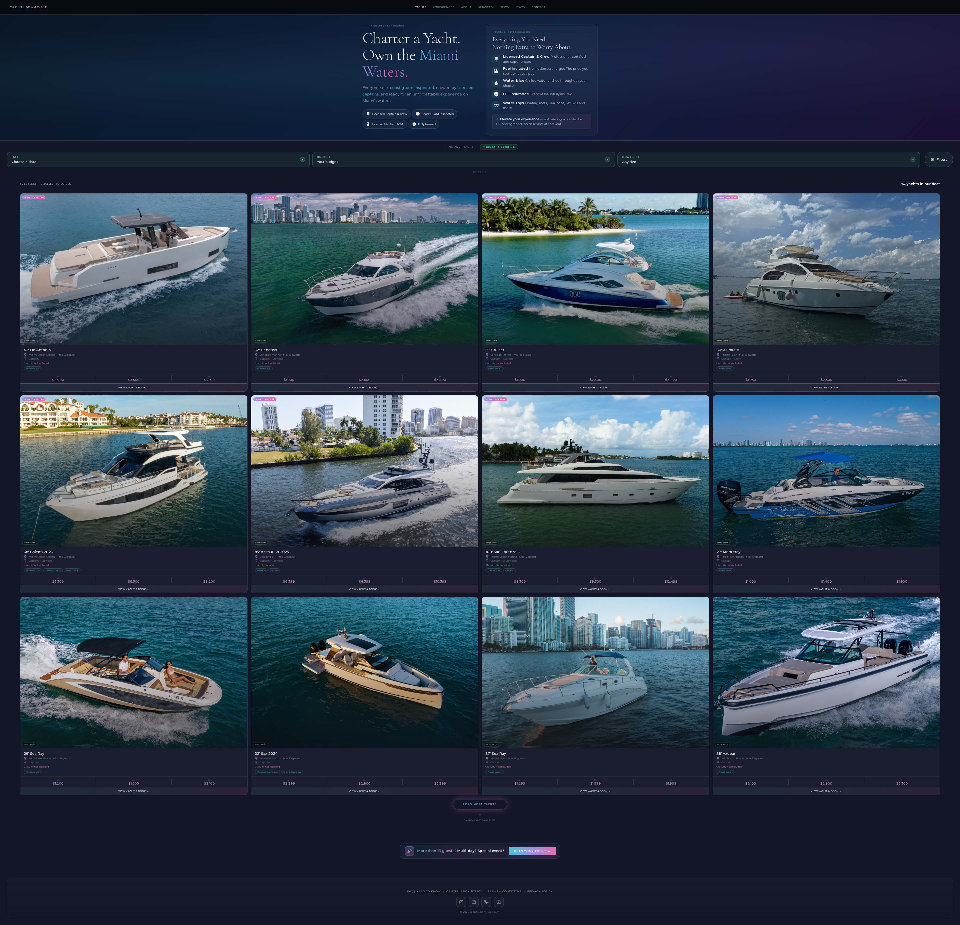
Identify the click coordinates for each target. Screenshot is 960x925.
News (504, 7)
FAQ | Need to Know (424, 891)
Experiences (443, 7)
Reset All (480, 172)
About (466, 7)
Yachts (420, 7)
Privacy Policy (540, 891)
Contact (538, 7)
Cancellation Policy (464, 891)
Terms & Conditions (505, 891)
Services (485, 7)
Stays (520, 7)
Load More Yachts (480, 803)
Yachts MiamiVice (29, 7)
